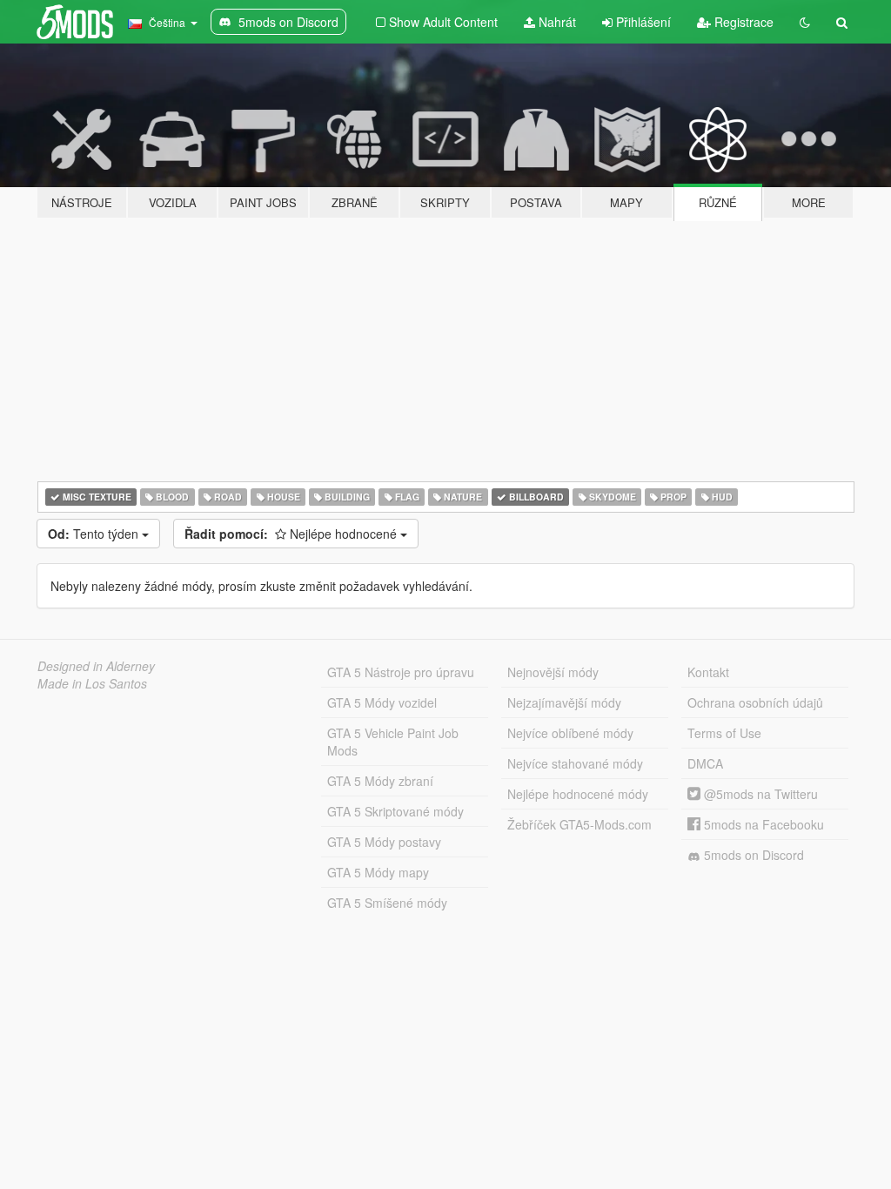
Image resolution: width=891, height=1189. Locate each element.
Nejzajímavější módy (564, 702)
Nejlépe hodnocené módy (577, 794)
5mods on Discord (752, 854)
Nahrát (555, 21)
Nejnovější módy (553, 672)
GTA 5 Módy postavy (384, 841)
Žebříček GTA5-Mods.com (579, 824)
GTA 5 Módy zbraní (380, 780)
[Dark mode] (805, 22)
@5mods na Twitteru (759, 794)
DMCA (705, 763)
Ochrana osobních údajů (755, 702)
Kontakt (708, 672)
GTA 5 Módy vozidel (382, 702)
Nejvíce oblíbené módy (570, 733)
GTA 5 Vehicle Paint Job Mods (393, 741)
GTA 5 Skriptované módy (395, 811)
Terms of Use (724, 733)
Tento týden (95, 533)
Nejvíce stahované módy (575, 763)
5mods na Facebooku (762, 824)
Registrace (742, 21)
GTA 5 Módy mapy (378, 872)
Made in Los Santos (92, 683)
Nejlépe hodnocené (292, 533)
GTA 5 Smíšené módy (387, 902)
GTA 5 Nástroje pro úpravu (400, 672)
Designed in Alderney (96, 666)
